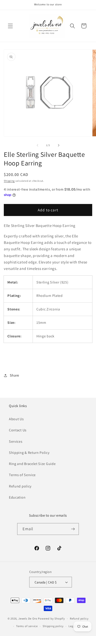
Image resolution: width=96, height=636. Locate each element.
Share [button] (14, 375)
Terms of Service (22, 475)
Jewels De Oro (28, 618)
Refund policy (20, 486)
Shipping (9, 180)
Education (17, 497)
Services (16, 441)
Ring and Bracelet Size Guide (32, 463)
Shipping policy (53, 626)
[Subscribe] (73, 529)
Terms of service (27, 626)
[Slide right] (58, 145)
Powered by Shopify (51, 618)
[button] (10, 26)
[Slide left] (37, 145)
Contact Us (18, 430)
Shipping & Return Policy (29, 452)
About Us (16, 419)
